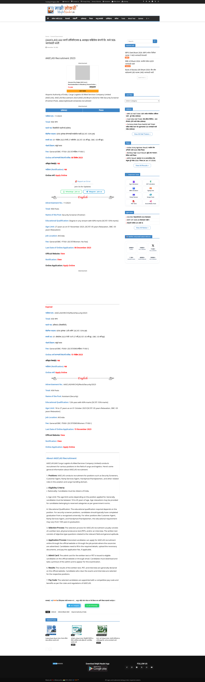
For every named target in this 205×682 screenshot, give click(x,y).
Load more (141, 77)
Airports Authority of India (78, 612)
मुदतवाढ (73, 644)
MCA (73, 635)
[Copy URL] (112, 48)
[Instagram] (146, 1)
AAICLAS (53, 612)
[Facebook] (143, 1)
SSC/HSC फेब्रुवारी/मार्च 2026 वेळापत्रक (139, 217)
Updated (128, 66)
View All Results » (142, 165)
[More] (116, 48)
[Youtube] (152, 667)
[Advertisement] (119, 9)
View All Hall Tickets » (142, 134)
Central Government (57, 36)
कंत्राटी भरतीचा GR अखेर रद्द (135, 223)
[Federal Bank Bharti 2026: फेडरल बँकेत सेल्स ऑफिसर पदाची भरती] (51, 630)
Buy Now (83, 91)
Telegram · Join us (95, 192)
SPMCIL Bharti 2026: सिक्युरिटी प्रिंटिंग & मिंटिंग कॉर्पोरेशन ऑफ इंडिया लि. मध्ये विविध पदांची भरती (82, 640)
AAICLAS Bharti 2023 (63, 612)
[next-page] (50, 649)
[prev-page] (46, 649)
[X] (155, 1)
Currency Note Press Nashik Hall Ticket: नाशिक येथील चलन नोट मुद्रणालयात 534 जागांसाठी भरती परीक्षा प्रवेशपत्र (141, 126)
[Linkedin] (149, 1)
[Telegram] (152, 1)
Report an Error (83, 181)
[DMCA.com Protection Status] (57, 664)
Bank (47, 635)
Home (47, 36)
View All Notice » (142, 228)
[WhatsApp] (158, 1)
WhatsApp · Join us (73, 192)
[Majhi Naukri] (62, 10)
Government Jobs (101, 635)
